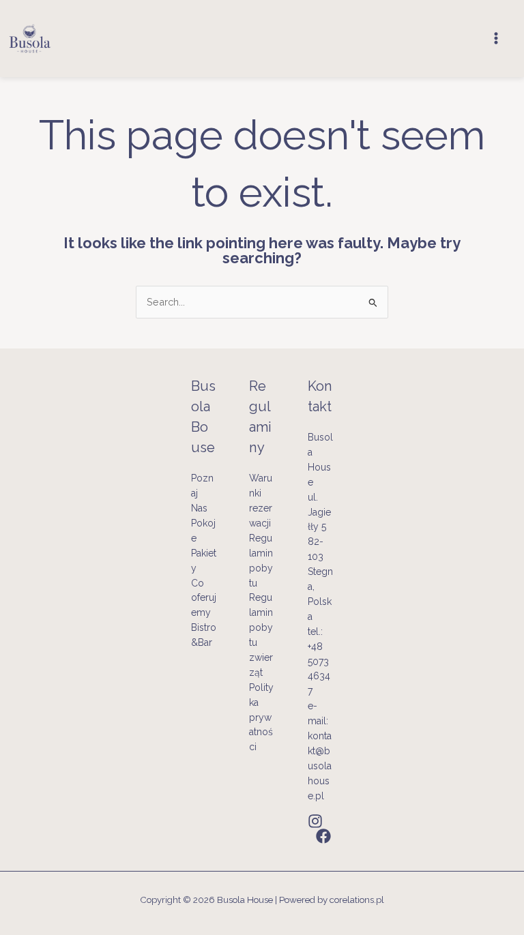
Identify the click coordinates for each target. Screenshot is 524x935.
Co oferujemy (203, 598)
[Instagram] (315, 821)
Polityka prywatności (261, 717)
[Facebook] (323, 836)
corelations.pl (357, 899)
